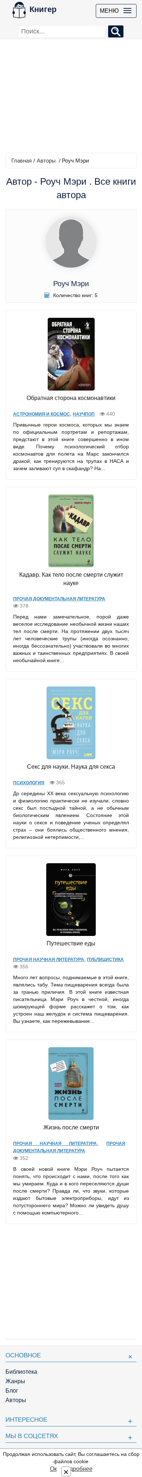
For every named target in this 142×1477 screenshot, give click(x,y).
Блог (11, 1391)
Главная (21, 160)
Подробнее (77, 1469)
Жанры (15, 1381)
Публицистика (105, 959)
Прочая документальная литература (59, 598)
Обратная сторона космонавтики (71, 398)
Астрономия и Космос (41, 414)
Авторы (46, 160)
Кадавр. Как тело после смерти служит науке (71, 579)
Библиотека (21, 1372)
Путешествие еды (71, 943)
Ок (53, 1469)
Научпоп (84, 414)
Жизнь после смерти (71, 1127)
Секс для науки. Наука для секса (71, 767)
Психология (28, 782)
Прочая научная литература (48, 959)
